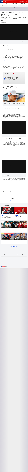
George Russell (11, 200)
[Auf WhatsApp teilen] (9, 47)
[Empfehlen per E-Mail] (11, 47)
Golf (19, 3)
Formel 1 (12, 3)
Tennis (17, 3)
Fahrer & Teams (19, 5)
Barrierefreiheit (2, 265)
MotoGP (14, 3)
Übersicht (6, 5)
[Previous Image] (3, 96)
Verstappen (23, 52)
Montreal (12, 52)
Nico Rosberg (22, 200)
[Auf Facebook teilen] (4, 47)
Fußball (9, 3)
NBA (21, 3)
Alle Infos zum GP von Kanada (8, 60)
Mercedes (15, 200)
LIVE (6, 3)
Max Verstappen (6, 200)
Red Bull (18, 200)
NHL (23, 3)
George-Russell (18, 62)
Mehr (25, 3)
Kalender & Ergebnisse (13, 5)
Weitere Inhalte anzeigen (14, 246)
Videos (4, 3)
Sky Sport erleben (21, 1)
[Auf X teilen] (6, 47)
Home (1, 3)
